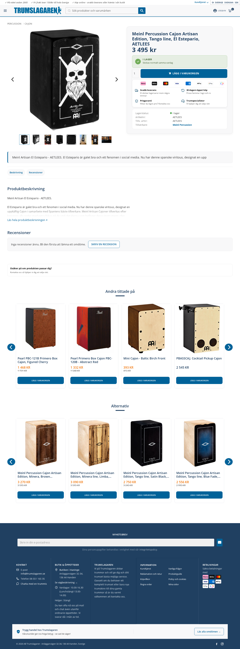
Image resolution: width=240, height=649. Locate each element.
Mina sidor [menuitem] (173, 584)
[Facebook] (216, 644)
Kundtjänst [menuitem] (200, 2)
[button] (5, 9)
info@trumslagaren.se (33, 573)
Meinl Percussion (182, 124)
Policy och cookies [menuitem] (177, 579)
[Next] (116, 79)
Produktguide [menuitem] (175, 573)
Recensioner (36, 172)
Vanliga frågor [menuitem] (175, 568)
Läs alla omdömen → (209, 631)
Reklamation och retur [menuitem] (151, 573)
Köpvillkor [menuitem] (145, 579)
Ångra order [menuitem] (146, 584)
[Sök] (141, 10)
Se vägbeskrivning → (66, 582)
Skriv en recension (104, 244)
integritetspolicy (148, 549)
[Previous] (13, 79)
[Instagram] (222, 644)
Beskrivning (16, 172)
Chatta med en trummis (34, 583)
